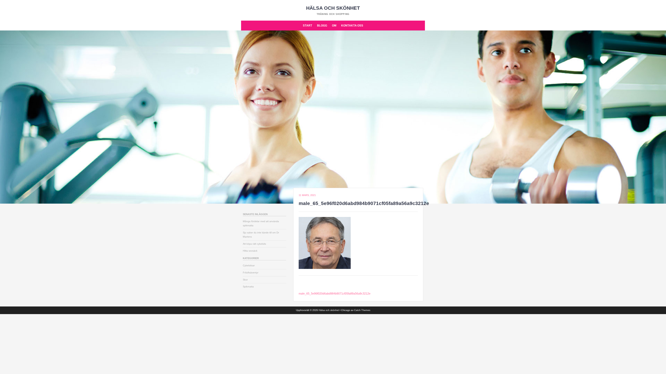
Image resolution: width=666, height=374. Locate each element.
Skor (245, 279)
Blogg (322, 25)
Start (307, 25)
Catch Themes (362, 310)
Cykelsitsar (249, 265)
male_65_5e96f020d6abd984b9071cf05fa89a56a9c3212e (334, 293)
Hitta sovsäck (250, 250)
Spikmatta (248, 286)
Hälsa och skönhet (333, 8)
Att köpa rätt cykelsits (254, 243)
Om (334, 25)
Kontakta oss (352, 25)
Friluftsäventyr (250, 272)
